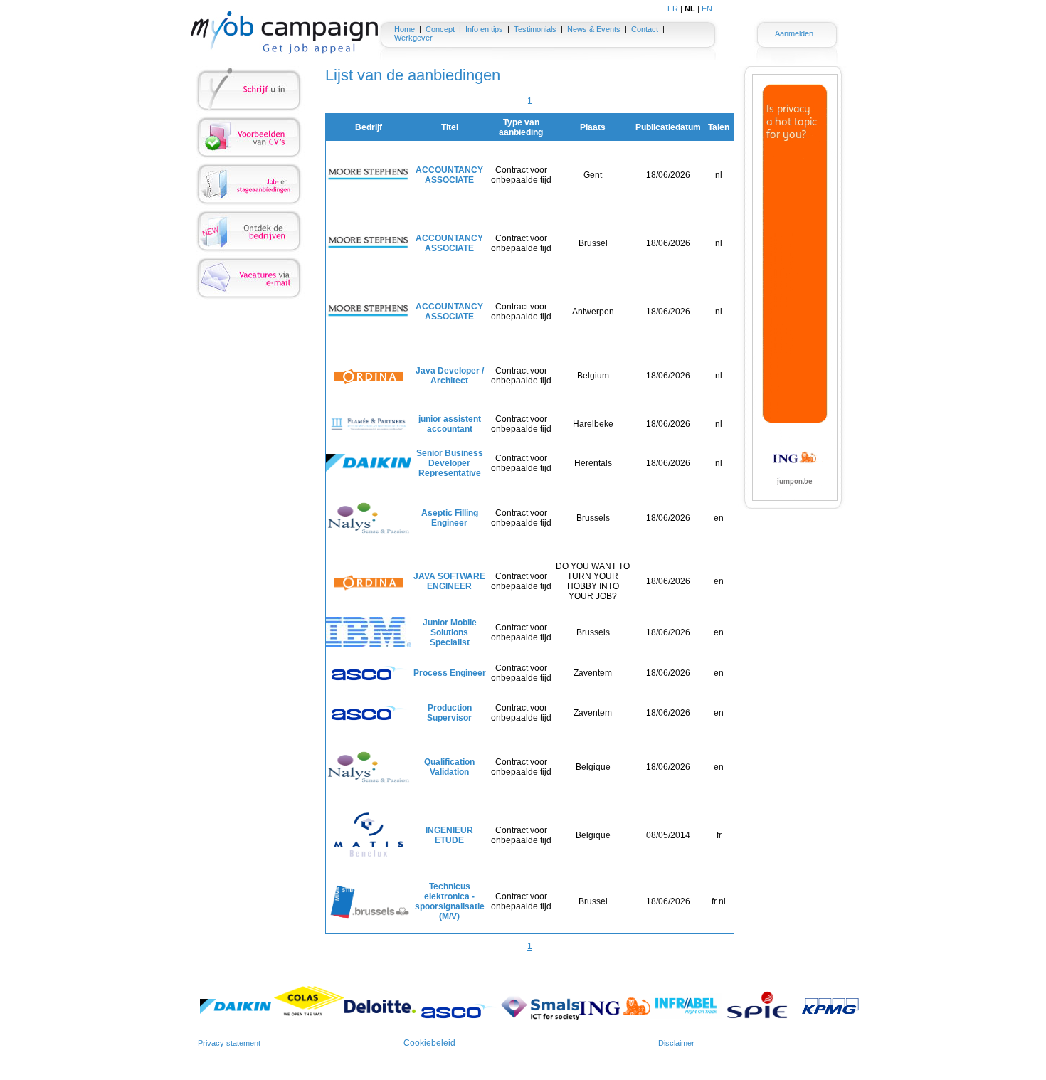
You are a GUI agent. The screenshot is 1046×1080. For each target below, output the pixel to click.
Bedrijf (368, 127)
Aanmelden (794, 33)
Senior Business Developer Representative (449, 463)
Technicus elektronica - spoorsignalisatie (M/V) (450, 901)
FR (672, 8)
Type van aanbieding (521, 127)
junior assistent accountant (449, 424)
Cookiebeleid (429, 1043)
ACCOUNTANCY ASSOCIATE (449, 175)
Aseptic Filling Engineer (449, 518)
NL (690, 8)
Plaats (593, 127)
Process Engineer (449, 673)
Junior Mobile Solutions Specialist (450, 632)
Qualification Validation (449, 767)
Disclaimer (676, 1043)
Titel (449, 127)
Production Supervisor (449, 713)
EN (707, 8)
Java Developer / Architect (450, 376)
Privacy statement (229, 1043)
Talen (718, 127)
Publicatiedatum (668, 127)
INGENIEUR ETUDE (449, 835)
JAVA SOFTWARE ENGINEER (449, 581)
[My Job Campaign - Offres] (285, 33)
